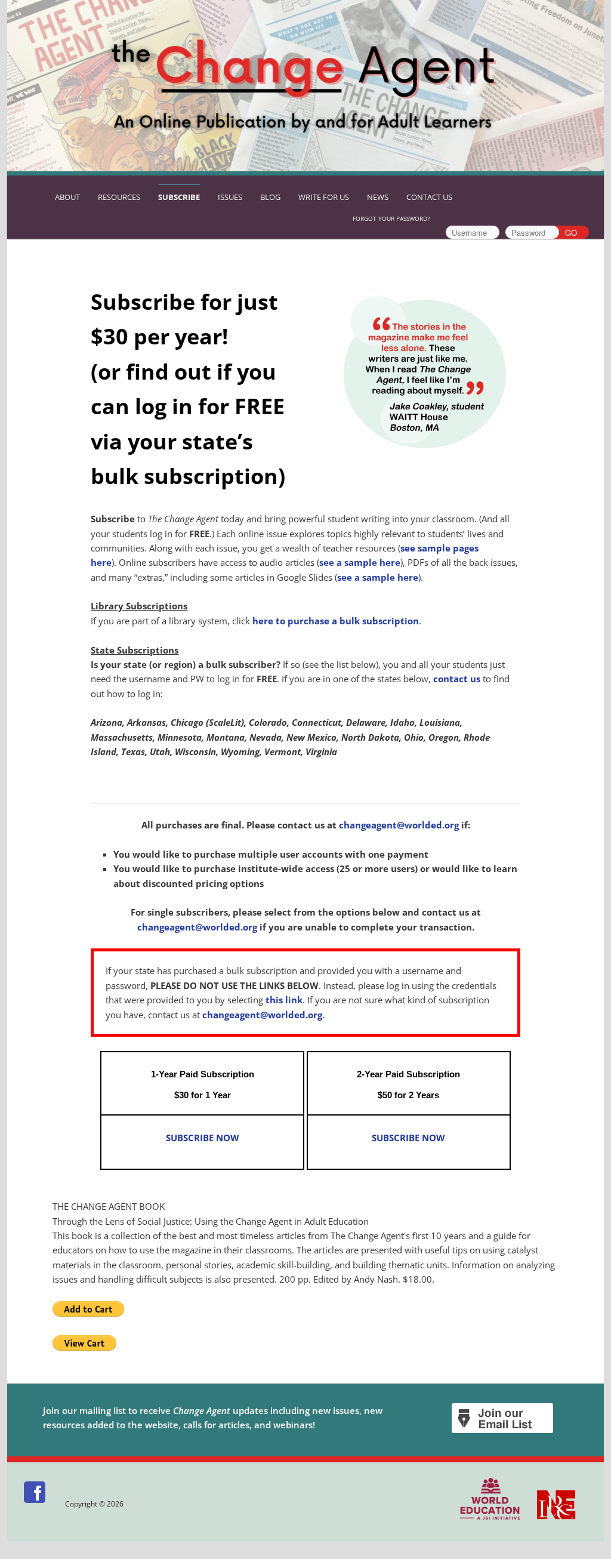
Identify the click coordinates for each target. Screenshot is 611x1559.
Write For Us (323, 197)
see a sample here (359, 562)
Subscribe (179, 197)
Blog (270, 197)
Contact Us (429, 197)
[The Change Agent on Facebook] (35, 1504)
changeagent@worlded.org (399, 825)
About (67, 197)
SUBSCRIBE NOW (202, 1138)
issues (230, 197)
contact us (456, 679)
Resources (119, 197)
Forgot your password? (391, 218)
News (377, 197)
